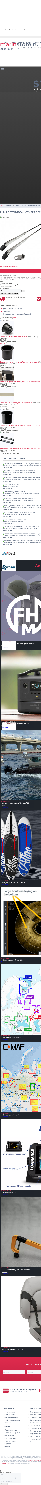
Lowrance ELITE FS (9, 1192)
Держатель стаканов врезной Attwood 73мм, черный (19, 362)
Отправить (4, 1484)
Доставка (21, 42)
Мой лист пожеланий (12, 1420)
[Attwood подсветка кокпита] (14, 492)
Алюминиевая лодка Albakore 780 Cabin (15, 804)
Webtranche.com (5, 1463)
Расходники (9, 1435)
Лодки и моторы (11, 1430)
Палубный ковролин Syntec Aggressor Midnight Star (21, 479)
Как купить (13, 42)
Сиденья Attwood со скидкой (13, 1349)
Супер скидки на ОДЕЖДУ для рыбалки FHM (17, 645)
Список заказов (10, 1414)
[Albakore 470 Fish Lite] (11, 485)
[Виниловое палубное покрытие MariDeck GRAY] (20, 471)
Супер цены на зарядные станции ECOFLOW (15, 724)
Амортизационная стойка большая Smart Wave (20, 528)
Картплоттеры (10, 1441)
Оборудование (20, 206)
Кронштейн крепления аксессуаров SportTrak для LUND (20, 381)
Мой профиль (10, 1412)
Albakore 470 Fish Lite (10, 486)
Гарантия (28, 42)
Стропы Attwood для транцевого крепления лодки (21, 535)
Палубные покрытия (12, 1433)
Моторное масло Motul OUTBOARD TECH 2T (18, 514)
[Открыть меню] (2, 69)
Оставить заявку (6, 286)
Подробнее (4, 647)
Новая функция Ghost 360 (12, 960)
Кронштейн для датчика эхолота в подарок (15, 1271)
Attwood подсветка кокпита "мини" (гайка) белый (21, 493)
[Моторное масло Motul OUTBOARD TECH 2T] (19, 513)
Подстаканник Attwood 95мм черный (14, 336)
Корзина (8, 1423)
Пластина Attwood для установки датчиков (16, 403)
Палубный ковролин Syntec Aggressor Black (18, 500)
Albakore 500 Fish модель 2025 (13, 521)
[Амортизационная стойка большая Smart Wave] (21, 527)
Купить (2, 343)
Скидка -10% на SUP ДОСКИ (13, 883)
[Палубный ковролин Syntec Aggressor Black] (19, 499)
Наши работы (35, 1442)
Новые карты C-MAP (10, 1115)
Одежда (8, 1444)
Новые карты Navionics (11, 1037)
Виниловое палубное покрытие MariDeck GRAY (19, 472)
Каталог (9, 206)
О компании (4, 42)
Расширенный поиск (12, 1417)
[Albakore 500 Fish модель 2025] (14, 520)
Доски (7, 1446)
